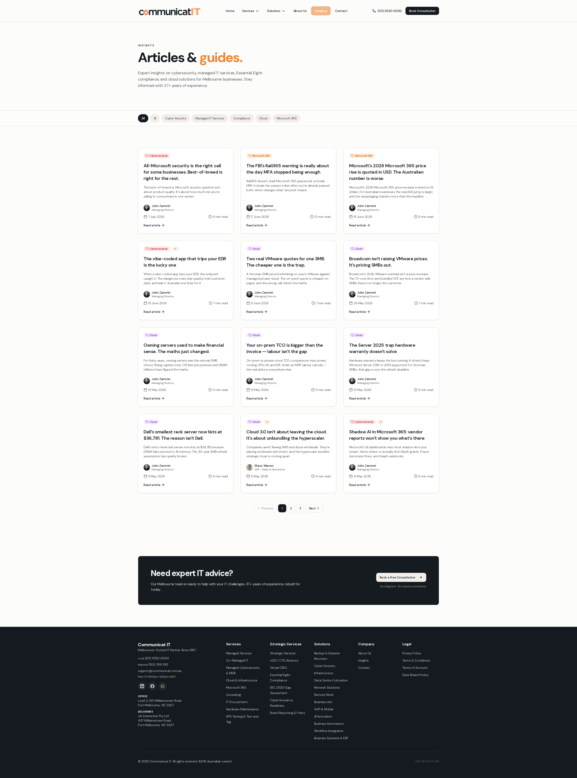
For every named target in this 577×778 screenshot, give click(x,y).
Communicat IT (154, 645)
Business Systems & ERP (331, 738)
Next (312, 508)
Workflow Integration (328, 731)
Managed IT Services (209, 118)
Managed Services (239, 653)
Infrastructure (323, 673)
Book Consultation (422, 11)
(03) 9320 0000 (390, 11)
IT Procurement (236, 702)
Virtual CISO (278, 668)
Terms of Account (415, 668)
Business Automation (329, 724)
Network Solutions (327, 687)
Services (248, 11)
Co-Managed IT (237, 660)
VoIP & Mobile (324, 709)
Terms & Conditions (416, 660)
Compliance (241, 118)
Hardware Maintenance (242, 709)
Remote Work (324, 695)
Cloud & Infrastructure (241, 680)
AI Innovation (323, 716)
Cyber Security (175, 118)
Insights (321, 11)
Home (230, 11)
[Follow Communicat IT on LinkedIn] (142, 686)
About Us (300, 11)
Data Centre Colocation (331, 680)
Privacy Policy (411, 653)
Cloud (263, 118)
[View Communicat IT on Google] (163, 686)
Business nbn (323, 702)
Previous (267, 508)
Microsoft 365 (287, 118)
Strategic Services (282, 653)
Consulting (233, 695)
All (143, 118)
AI (155, 118)
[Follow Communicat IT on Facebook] (152, 686)
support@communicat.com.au (159, 671)
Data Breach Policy (415, 675)
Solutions (273, 11)
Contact (341, 11)
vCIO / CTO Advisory (284, 660)
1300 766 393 (153, 664)
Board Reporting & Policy (287, 713)
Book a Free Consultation (397, 577)
